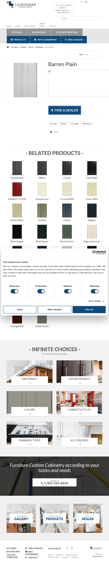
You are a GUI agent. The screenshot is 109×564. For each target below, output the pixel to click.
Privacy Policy (53, 557)
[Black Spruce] (42, 231)
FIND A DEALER (75, 39)
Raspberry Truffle (17, 199)
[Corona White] (66, 189)
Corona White (67, 199)
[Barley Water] (17, 210)
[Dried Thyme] (42, 316)
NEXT (81, 55)
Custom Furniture (67, 32)
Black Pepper (17, 241)
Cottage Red (17, 326)
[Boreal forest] (66, 231)
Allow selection (54, 309)
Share (64, 124)
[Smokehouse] (17, 168)
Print (56, 132)
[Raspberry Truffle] (17, 189)
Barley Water (17, 220)
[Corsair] (66, 168)
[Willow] (42, 168)
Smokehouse (17, 177)
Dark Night (91, 177)
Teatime (42, 220)
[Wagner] (91, 210)
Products (20, 39)
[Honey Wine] (91, 189)
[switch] (41, 291)
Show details (95, 301)
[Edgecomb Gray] (91, 231)
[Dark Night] (91, 168)
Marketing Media (97, 556)
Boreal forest (67, 241)
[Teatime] (42, 210)
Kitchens (17, 32)
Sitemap (75, 557)
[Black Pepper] (17, 231)
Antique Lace (42, 199)
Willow (42, 177)
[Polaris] (66, 210)
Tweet (54, 124)
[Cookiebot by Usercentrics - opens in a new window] (94, 252)
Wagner (92, 220)
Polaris (66, 220)
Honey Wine (92, 199)
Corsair (67, 177)
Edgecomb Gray (92, 241)
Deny (20, 309)
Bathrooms (39, 32)
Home (9, 26)
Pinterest (88, 124)
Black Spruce (42, 241)
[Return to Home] (8, 47)
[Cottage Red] (17, 316)
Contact (17, 26)
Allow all (89, 309)
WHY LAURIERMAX (47, 39)
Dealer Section (29, 26)
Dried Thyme (42, 326)
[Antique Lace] (42, 189)
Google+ (75, 124)
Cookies (65, 557)
